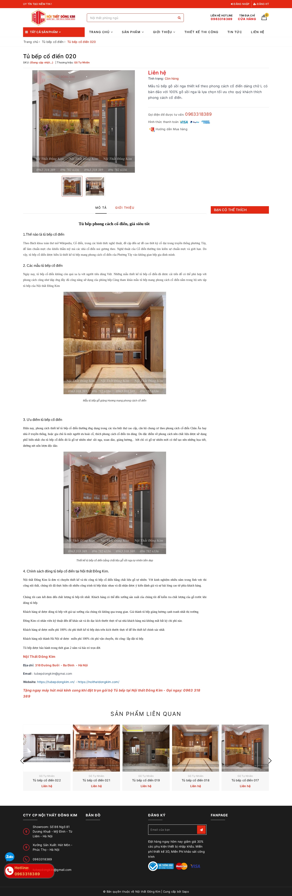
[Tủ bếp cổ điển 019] (146, 748)
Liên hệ (257, 32)
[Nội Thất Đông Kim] (54, 17)
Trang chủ (100, 32)
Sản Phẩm (132, 32)
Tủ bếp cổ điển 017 (245, 780)
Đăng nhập (241, 4)
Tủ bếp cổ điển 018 (195, 780)
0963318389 (198, 114)
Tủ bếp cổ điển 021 (96, 780)
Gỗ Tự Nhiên (47, 776)
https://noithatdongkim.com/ (98, 682)
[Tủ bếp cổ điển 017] (245, 748)
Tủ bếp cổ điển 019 (146, 780)
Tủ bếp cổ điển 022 (47, 780)
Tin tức (234, 32)
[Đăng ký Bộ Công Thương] (161, 866)
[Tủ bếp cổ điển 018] (195, 748)
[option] (83, 121)
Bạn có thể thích (230, 210)
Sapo (185, 891)
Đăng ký (262, 4)
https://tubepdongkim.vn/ (56, 682)
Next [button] (270, 760)
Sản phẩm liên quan (146, 714)
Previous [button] (22, 760)
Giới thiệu (163, 32)
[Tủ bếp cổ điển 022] (46, 748)
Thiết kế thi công (201, 32)
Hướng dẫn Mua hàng (171, 129)
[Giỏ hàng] (264, 19)
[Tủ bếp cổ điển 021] (96, 748)
